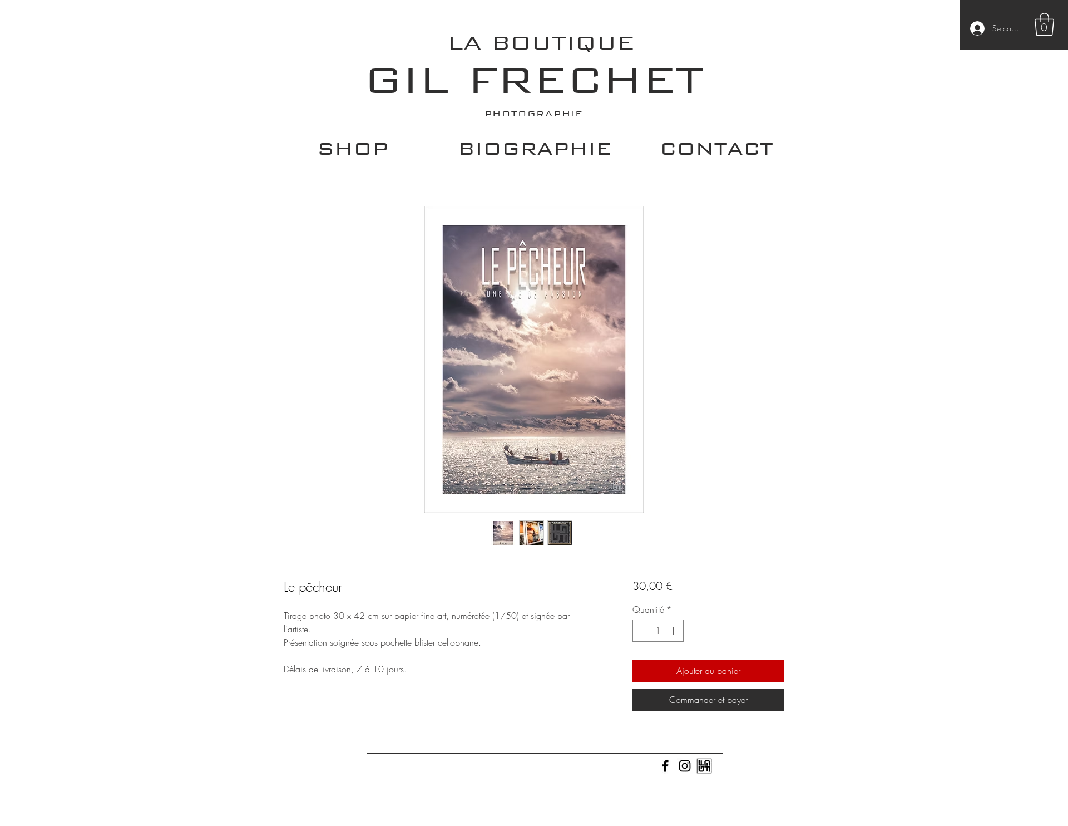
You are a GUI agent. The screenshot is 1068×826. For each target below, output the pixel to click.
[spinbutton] (658, 630)
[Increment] (674, 630)
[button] (1044, 24)
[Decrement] (642, 630)
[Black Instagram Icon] (685, 766)
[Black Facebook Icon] (665, 766)
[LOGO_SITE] (704, 766)
